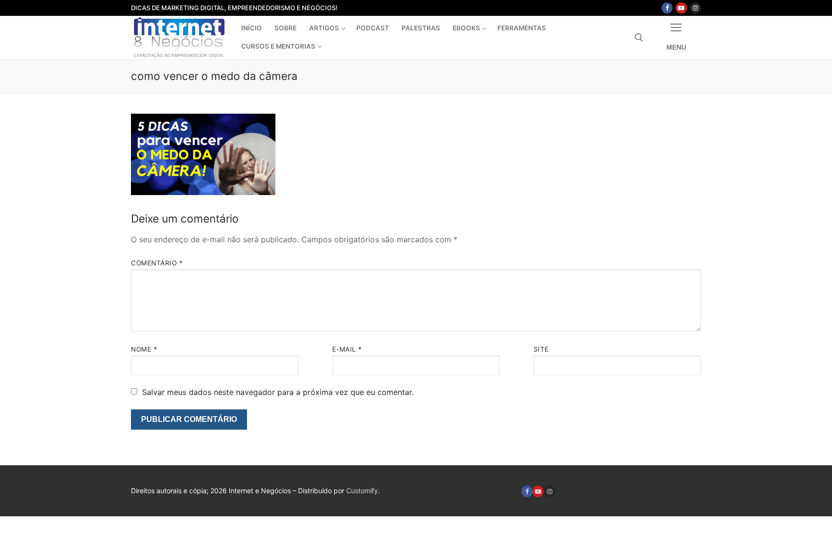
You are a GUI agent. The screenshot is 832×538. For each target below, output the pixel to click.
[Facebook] (667, 7)
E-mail (347, 349)
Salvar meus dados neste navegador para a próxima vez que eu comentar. (278, 392)
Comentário (156, 263)
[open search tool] (639, 37)
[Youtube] (681, 7)
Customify (362, 490)
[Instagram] (695, 7)
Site (541, 349)
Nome (144, 349)
